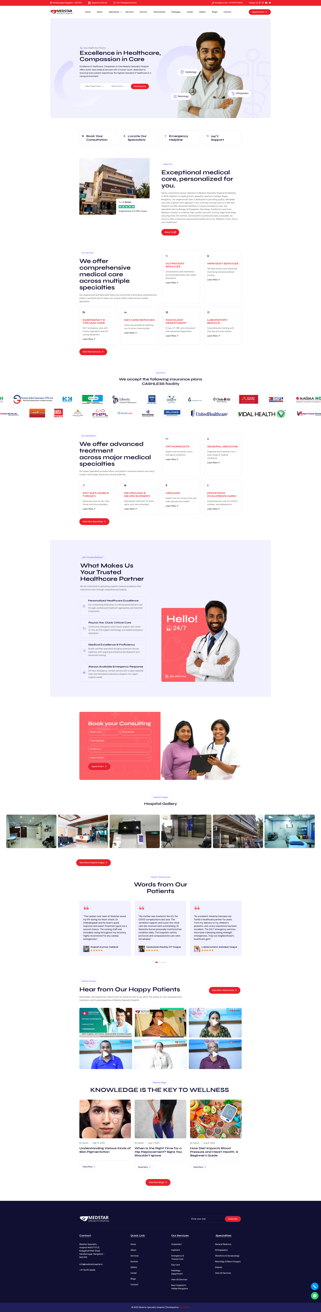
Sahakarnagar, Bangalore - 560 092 (67, 3)
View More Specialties (93, 521)
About (100, 12)
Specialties (114, 12)
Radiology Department (177, 1272)
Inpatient (175, 1250)
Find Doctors (140, 86)
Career (190, 12)
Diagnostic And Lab (99, 3)
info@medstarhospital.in (91, 1264)
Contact (227, 12)
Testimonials (159, 12)
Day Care (175, 1265)
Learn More (171, 283)
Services (129, 12)
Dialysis (218, 1267)
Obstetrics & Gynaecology (227, 1256)
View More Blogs (156, 1182)
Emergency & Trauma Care (177, 1257)
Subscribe (232, 1219)
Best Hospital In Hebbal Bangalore (179, 1287)
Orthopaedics (221, 1250)
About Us (169, 232)
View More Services (92, 352)
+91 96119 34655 (87, 1270)
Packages (175, 12)
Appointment (258, 12)
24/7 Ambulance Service (126, 3)
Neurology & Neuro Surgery (228, 1261)
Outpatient (176, 1244)
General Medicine (223, 1244)
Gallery (202, 12)
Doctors (143, 12)
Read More (88, 1167)
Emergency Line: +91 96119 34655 (229, 3)
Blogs (214, 12)
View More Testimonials (223, 990)
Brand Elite (184, 1307)
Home (88, 12)
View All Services (179, 1279)
